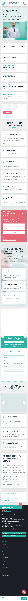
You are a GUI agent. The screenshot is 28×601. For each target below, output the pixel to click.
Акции (3, 586)
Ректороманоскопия (9, 493)
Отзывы (3, 584)
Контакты (4, 591)
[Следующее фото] (24, 403)
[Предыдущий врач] (2, 336)
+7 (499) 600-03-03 (9, 240)
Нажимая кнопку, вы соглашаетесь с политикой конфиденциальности (14, 378)
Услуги (3, 578)
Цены (3, 589)
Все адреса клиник (9, 526)
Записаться (14, 375)
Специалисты (5, 582)
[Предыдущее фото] (3, 403)
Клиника (4, 580)
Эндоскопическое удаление (11, 498)
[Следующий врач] (25, 336)
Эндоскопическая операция (11, 496)
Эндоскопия (6, 486)
